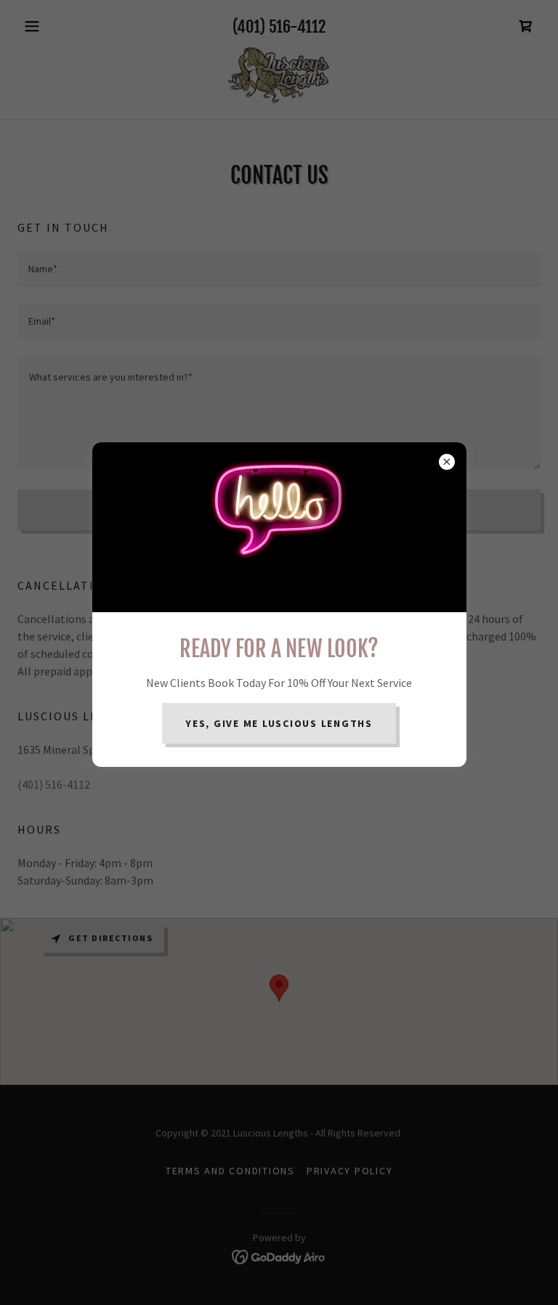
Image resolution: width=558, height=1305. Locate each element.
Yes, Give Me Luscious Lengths (279, 723)
